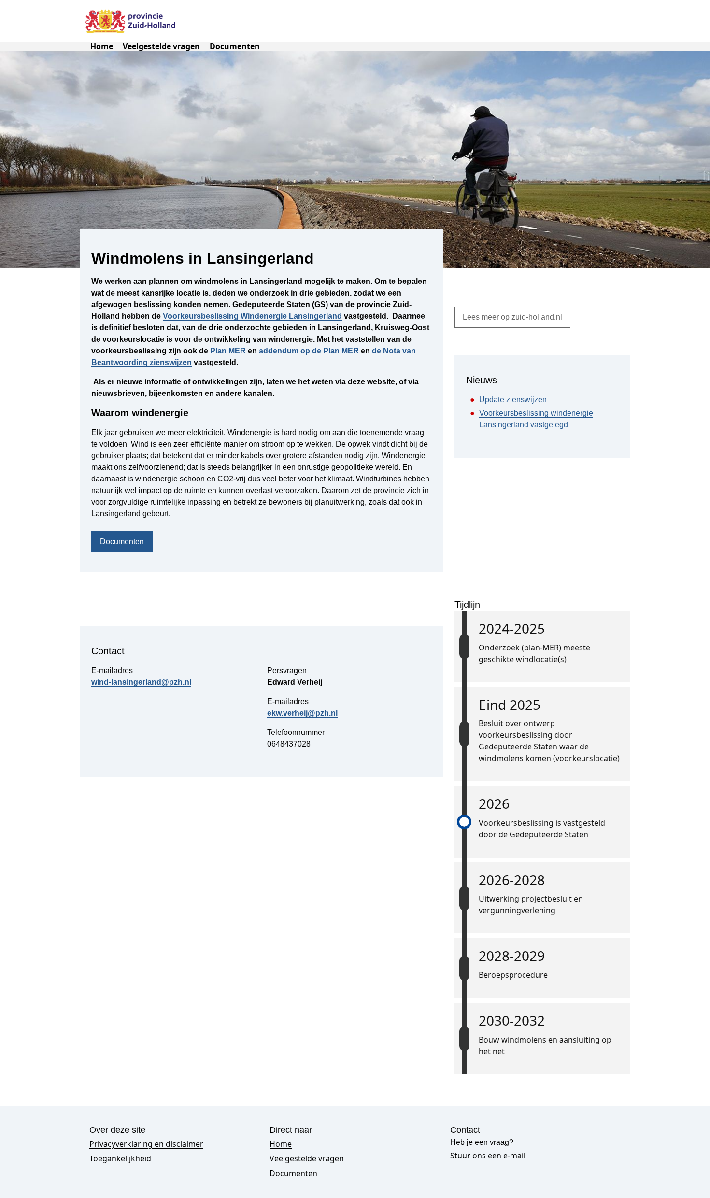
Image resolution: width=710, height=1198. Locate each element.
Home (101, 46)
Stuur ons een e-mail (487, 1155)
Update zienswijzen (513, 399)
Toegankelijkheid (120, 1158)
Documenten (235, 46)
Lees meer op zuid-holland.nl (512, 317)
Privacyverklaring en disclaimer (146, 1144)
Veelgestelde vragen (161, 46)
